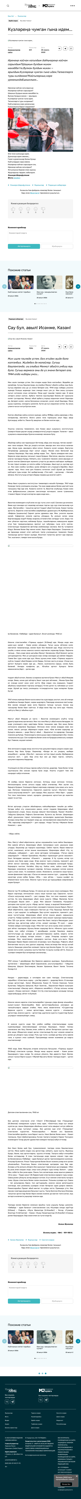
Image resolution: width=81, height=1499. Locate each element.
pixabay (17, 178)
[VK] (7, 1402)
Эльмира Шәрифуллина (19, 185)
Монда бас (66, 1484)
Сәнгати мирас (46, 1240)
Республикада (61, 1424)
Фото (6, 1417)
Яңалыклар (22, 16)
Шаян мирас (60, 1417)
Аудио (7, 1424)
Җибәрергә (57, 246)
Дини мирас (35, 1428)
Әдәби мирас (13, 21)
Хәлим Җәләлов (16, 1240)
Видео (7, 1420)
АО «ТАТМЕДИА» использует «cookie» (65, 1469)
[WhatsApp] (71, 48)
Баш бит (11, 16)
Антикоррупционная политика (35, 1455)
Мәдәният (59, 1420)
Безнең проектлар (11, 1428)
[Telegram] (65, 48)
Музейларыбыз (36, 1417)
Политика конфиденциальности (65, 1489)
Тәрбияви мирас (36, 1424)
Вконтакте (34, 193)
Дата (45, 50)
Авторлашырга (24, 246)
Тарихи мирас (36, 1413)
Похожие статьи (19, 270)
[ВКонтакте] (59, 48)
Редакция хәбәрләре (56, 185)
